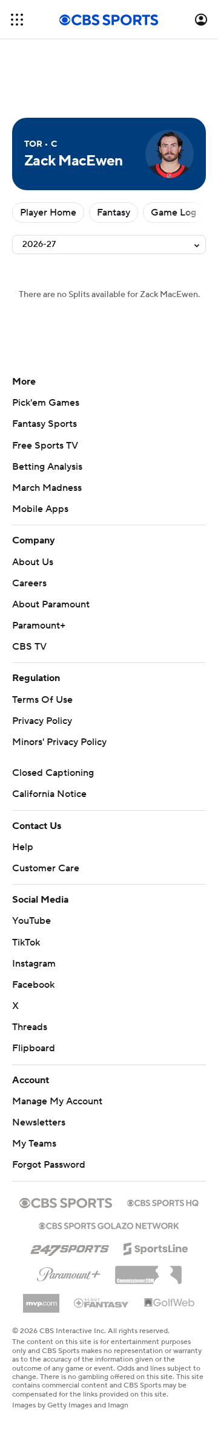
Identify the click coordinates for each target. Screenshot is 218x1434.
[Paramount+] (69, 1272)
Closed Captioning (53, 773)
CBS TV (29, 647)
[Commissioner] (148, 1270)
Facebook (33, 985)
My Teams (34, 1144)
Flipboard (33, 1048)
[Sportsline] (156, 1247)
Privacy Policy (42, 721)
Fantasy (113, 212)
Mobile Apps (40, 509)
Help (22, 847)
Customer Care (45, 868)
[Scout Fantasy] (102, 1302)
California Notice (49, 794)
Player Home (48, 212)
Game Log (173, 212)
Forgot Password (48, 1165)
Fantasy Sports (44, 424)
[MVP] (41, 1299)
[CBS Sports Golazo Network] (109, 1224)
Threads (29, 1027)
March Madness (47, 488)
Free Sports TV (45, 446)
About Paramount (51, 604)
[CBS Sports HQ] (163, 1202)
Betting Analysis (47, 467)
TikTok (26, 942)
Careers (29, 583)
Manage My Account (57, 1101)
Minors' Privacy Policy (59, 742)
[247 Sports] (69, 1247)
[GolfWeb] (169, 1303)
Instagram (34, 964)
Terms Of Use (42, 700)
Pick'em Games (45, 403)
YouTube (31, 921)
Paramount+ (38, 625)
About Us (32, 562)
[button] (16, 19)
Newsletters (38, 1122)
